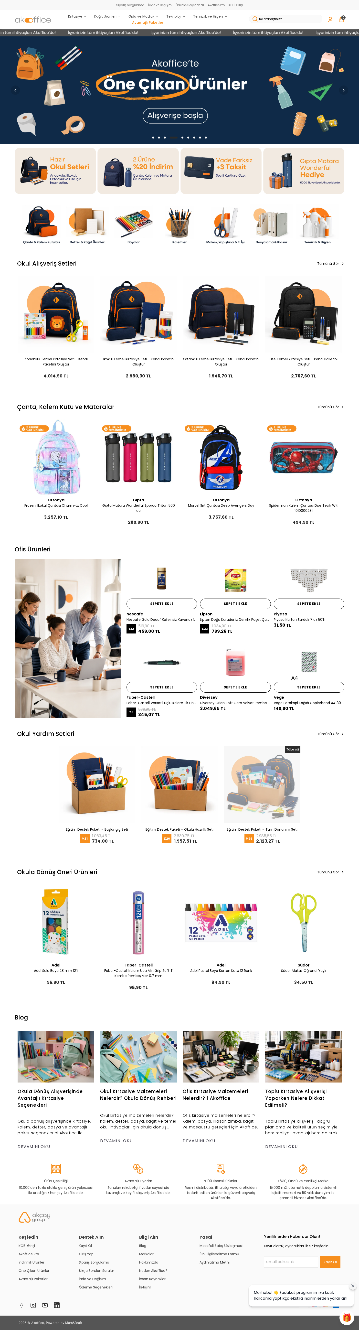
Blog (142, 1245)
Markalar (146, 1254)
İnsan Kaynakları (152, 1278)
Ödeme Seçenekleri (190, 5)
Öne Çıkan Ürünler (34, 1270)
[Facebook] (21, 1305)
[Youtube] (45, 1305)
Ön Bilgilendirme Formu (219, 1254)
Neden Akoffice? (153, 1270)
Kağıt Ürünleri (105, 16)
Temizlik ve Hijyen (208, 16)
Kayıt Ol (85, 1245)
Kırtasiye (75, 16)
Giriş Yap (86, 1254)
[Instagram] (33, 1305)
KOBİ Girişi (236, 5)
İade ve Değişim (160, 5)
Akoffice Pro (216, 5)
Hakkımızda (148, 1262)
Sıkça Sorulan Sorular (96, 1270)
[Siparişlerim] (330, 20)
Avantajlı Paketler (147, 22)
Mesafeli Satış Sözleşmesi (221, 1245)
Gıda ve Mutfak (141, 16)
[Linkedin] (57, 1305)
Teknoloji (173, 16)
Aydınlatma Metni (215, 1262)
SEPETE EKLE (162, 603)
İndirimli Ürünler (31, 1262)
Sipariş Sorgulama (130, 5)
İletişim (145, 1287)
